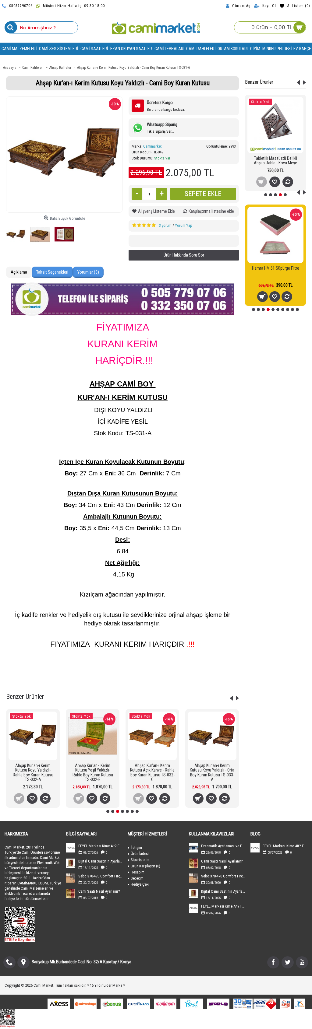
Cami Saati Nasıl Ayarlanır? (99, 891)
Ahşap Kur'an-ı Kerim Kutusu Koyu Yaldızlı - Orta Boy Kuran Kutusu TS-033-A (212, 772)
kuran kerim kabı (170, 673)
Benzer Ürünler (259, 82)
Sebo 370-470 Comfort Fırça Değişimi (100, 876)
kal (162, 681)
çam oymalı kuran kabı (98, 681)
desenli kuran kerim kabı (208, 673)
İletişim (136, 847)
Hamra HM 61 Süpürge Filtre (275, 268)
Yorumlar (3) (88, 272)
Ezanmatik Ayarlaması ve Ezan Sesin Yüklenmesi (223, 846)
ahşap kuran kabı (85, 673)
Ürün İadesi (140, 853)
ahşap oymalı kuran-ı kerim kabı (41, 673)
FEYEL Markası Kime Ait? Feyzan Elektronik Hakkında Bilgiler (100, 846)
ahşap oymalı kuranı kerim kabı (128, 673)
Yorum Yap (183, 225)
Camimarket (152, 146)
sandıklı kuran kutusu (180, 665)
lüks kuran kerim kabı (137, 681)
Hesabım (137, 872)
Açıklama (19, 272)
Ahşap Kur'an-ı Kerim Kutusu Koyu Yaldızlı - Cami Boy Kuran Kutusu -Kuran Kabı (94, 665)
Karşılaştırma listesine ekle (211, 211)
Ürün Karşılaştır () (145, 866)
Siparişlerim (140, 859)
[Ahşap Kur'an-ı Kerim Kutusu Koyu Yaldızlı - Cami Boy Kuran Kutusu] (64, 154)
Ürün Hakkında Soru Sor (184, 255)
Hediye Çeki (140, 884)
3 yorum (165, 225)
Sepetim (137, 878)
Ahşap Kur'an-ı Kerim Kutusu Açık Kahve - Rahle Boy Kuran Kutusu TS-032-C (152, 772)
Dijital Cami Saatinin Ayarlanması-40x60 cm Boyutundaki (100, 861)
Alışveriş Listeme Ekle (156, 211)
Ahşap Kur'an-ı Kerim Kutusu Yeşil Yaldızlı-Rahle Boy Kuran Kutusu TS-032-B (93, 772)
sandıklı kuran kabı (217, 665)
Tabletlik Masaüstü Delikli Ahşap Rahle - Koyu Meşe (275, 160)
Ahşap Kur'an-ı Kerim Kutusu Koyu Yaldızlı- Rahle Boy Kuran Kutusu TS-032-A (33, 772)
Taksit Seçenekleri (52, 272)
